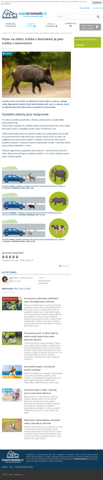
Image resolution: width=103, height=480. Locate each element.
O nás (11, 467)
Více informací (6, 3)
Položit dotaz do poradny (86, 42)
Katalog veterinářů (51, 25)
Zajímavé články (31, 25)
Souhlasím (97, 3)
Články (14, 33)
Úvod (4, 33)
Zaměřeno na (70, 23)
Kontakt (4, 467)
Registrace (98, 8)
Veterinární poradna (10, 25)
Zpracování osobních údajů (24, 467)
